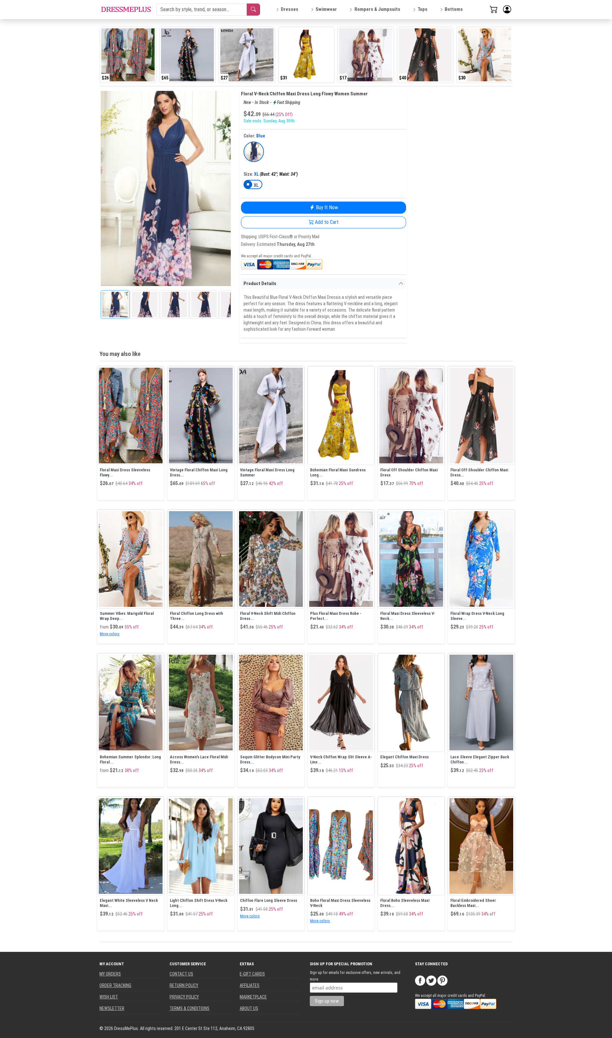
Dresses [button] (289, 9)
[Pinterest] (442, 980)
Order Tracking (115, 985)
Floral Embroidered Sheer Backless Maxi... (473, 903)
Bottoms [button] (454, 9)
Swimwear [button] (326, 9)
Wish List (108, 996)
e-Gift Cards (252, 973)
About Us (249, 1008)
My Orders (110, 973)
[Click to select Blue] (254, 152)
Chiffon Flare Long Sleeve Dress (268, 900)
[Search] (253, 10)
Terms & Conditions (189, 1008)
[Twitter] (431, 980)
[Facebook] (420, 980)
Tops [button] (422, 9)
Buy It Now (326, 207)
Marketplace (253, 996)
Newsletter (111, 1008)
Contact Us (181, 973)
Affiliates (249, 985)
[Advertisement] (455, 185)
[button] (507, 9)
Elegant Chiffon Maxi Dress (404, 757)
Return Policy (184, 985)
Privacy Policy (184, 996)
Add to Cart (326, 222)
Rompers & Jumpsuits (377, 9)
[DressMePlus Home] (126, 9)
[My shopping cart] (494, 9)
